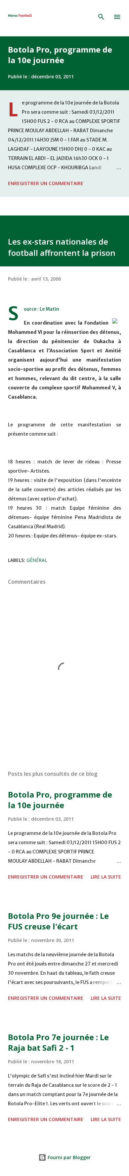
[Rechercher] (101, 17)
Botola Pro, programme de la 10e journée (60, 54)
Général (36, 560)
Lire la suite (106, 877)
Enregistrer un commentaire (45, 183)
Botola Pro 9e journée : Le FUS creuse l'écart (58, 921)
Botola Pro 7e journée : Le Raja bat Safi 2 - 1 (58, 1042)
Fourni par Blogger (68, 1157)
